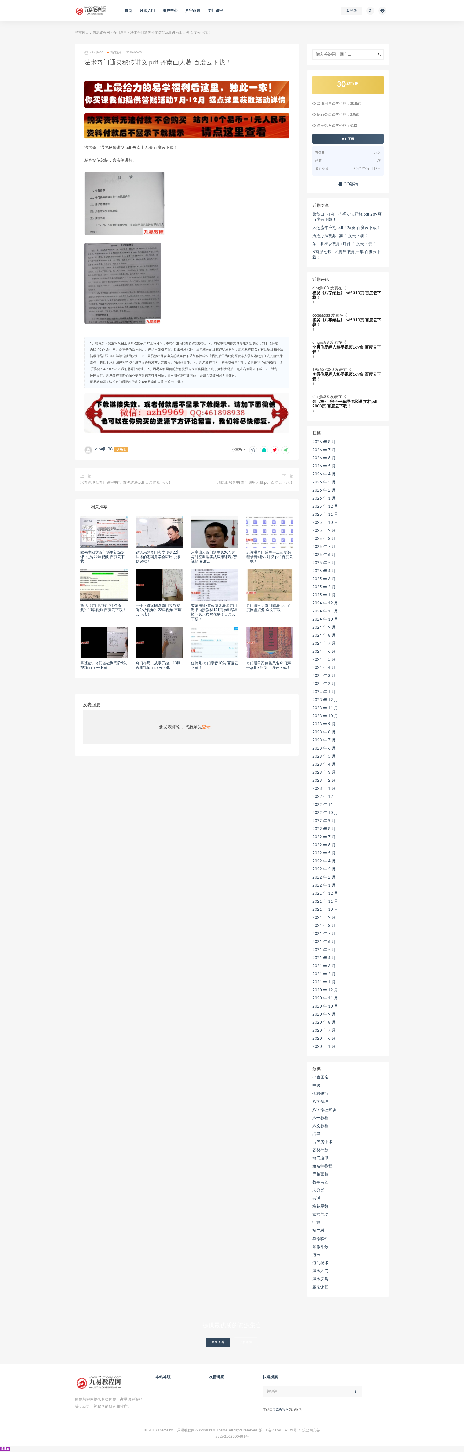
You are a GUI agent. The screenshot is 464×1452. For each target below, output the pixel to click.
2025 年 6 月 (324, 555)
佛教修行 (320, 1094)
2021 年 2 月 (324, 974)
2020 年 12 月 (325, 990)
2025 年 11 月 (325, 514)
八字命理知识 (324, 1110)
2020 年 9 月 (324, 1014)
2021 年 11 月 (325, 901)
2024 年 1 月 (324, 692)
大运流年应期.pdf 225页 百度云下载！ (346, 228)
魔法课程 (320, 1287)
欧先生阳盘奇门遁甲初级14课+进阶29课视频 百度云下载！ (102, 557)
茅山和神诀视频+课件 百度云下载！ (344, 244)
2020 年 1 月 (324, 1047)
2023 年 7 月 (324, 740)
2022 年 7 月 (324, 837)
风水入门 (147, 11)
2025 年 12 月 (325, 506)
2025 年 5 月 (324, 563)
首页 (128, 11)
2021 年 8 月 (324, 926)
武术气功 (320, 1215)
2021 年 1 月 (324, 982)
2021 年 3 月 (324, 966)
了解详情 (245, 1342)
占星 (316, 1134)
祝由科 (318, 1231)
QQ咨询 (350, 184)
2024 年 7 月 (324, 643)
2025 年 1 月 (324, 595)
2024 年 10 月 (325, 619)
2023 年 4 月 (324, 764)
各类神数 (320, 1150)
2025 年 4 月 (324, 571)
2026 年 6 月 (324, 458)
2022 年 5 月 (324, 853)
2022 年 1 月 (324, 885)
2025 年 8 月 (324, 539)
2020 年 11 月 (325, 998)
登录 (206, 727)
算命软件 (320, 1239)
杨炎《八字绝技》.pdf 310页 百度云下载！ (346, 295)
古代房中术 (322, 1142)
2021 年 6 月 (324, 942)
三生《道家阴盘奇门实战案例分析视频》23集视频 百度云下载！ (159, 610)
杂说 (316, 1198)
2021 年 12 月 (325, 893)
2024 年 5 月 (324, 660)
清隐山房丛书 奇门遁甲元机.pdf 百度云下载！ (255, 483)
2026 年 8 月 (324, 442)
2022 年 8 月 (324, 829)
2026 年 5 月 (324, 466)
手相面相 (320, 1174)
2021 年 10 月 (325, 910)
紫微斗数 (320, 1247)
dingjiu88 (104, 449)
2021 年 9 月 (324, 918)
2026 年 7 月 (324, 450)
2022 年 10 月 (325, 813)
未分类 (318, 1190)
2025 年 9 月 (324, 531)
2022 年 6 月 (324, 845)
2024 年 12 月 (325, 603)
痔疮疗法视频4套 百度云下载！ (340, 236)
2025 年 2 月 (324, 587)
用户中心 (170, 11)
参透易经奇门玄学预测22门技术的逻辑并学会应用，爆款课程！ (158, 557)
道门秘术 (320, 1263)
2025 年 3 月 (324, 579)
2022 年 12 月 (325, 797)
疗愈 (316, 1223)
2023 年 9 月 (324, 724)
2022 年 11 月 (325, 805)
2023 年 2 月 (324, 781)
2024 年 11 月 (325, 611)
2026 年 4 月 (324, 474)
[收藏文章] (253, 450)
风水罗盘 (320, 1279)
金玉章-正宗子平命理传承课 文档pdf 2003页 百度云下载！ (345, 404)
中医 (316, 1086)
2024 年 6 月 (324, 652)
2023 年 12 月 (325, 700)
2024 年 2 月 (324, 684)
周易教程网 (101, 32)
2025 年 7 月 (324, 547)
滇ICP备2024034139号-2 (279, 1430)
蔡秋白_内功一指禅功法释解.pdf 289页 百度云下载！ (347, 217)
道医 (316, 1255)
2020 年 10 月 (325, 1006)
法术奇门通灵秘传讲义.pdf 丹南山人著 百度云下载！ (146, 381)
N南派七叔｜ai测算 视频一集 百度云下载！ (346, 254)
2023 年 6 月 (324, 748)
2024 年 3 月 (324, 676)
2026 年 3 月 (324, 482)
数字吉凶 (320, 1182)
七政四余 (320, 1077)
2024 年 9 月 (324, 627)
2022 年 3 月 (324, 869)
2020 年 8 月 (324, 1022)
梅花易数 (320, 1206)
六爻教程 (320, 1126)
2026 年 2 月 (324, 490)
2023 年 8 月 (324, 732)
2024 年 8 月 (324, 635)
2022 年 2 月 (324, 877)
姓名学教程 (322, 1166)
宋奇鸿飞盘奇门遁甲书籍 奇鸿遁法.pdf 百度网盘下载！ (126, 483)
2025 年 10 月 (325, 523)
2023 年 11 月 (325, 708)
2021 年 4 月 (324, 958)
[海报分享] (285, 450)
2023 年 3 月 (324, 772)
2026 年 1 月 (324, 498)
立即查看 (218, 1342)
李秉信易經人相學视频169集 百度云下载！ (346, 349)
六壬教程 (320, 1118)
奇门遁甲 (215, 11)
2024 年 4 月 (324, 668)
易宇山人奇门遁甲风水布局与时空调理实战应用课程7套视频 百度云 (214, 557)
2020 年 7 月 (324, 1030)
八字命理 (193, 11)
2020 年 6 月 (324, 1039)
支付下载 (348, 138)
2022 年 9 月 (324, 821)
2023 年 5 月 (324, 756)
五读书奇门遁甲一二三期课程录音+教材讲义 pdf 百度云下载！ (269, 557)
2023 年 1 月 (324, 789)
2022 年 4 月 (324, 861)
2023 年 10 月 (325, 716)
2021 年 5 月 (324, 950)
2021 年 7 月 (324, 934)
